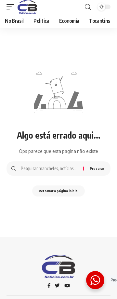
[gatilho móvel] (12, 7)
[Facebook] (49, 286)
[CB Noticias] (27, 7)
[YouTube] (67, 286)
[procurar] (87, 7)
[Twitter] (57, 286)
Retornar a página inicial (58, 191)
